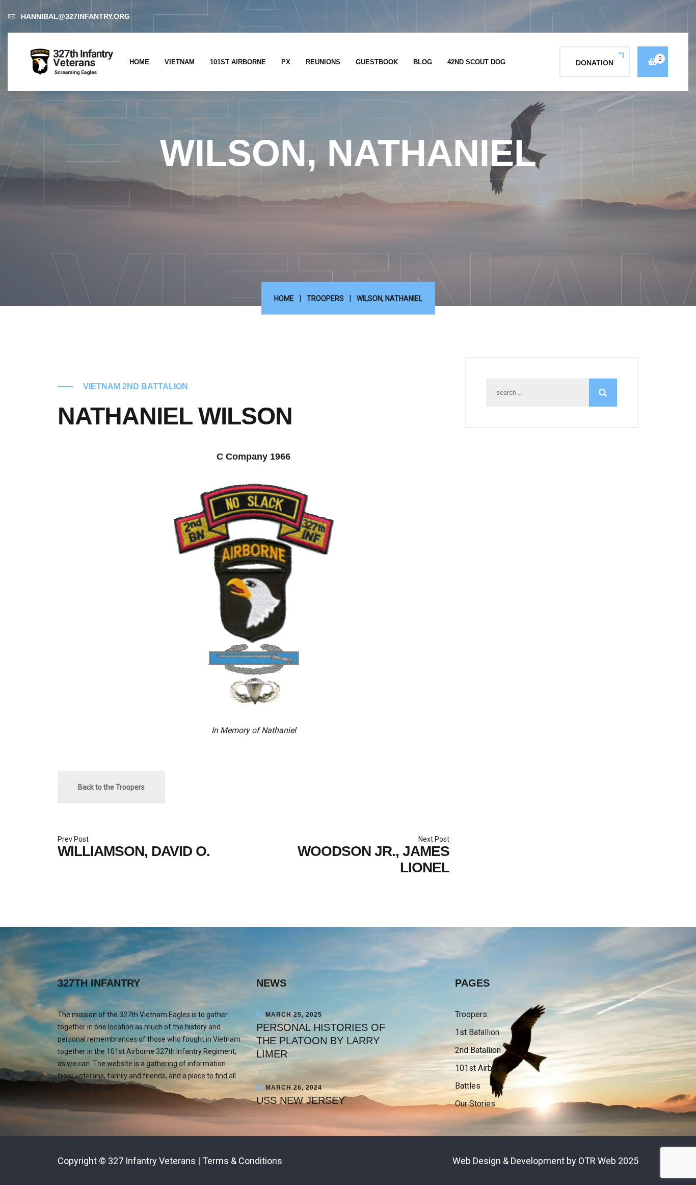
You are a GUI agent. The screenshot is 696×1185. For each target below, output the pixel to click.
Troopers (325, 298)
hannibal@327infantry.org (75, 16)
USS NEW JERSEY (300, 1100)
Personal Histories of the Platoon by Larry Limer (320, 1041)
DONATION (594, 63)
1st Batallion (477, 1032)
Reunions (323, 62)
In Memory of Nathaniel (253, 730)
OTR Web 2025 (608, 1160)
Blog (422, 62)
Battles (467, 1086)
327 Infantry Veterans (152, 1160)
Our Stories (475, 1103)
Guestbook (377, 62)
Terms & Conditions (242, 1160)
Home (139, 62)
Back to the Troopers (111, 787)
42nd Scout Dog (476, 62)
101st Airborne (238, 62)
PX (285, 62)
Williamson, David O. (134, 851)
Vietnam (180, 62)
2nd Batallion (478, 1050)
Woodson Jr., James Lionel (373, 859)
